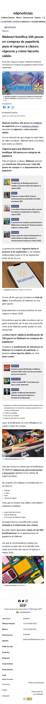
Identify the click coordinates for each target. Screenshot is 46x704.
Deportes (5, 652)
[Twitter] (8, 107)
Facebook (6, 684)
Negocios (6, 658)
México (19, 18)
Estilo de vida (7, 646)
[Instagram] (26, 601)
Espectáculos (7, 669)
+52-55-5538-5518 (30, 623)
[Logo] (23, 13)
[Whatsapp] (13, 107)
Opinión (38, 18)
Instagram (5, 696)
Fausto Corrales (21, 22)
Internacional (28, 18)
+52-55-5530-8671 (30, 629)
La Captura (6, 22)
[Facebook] (4, 107)
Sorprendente (7, 664)
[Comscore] (23, 612)
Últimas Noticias (8, 18)
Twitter (4, 690)
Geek (4, 675)
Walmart (5, 31)
